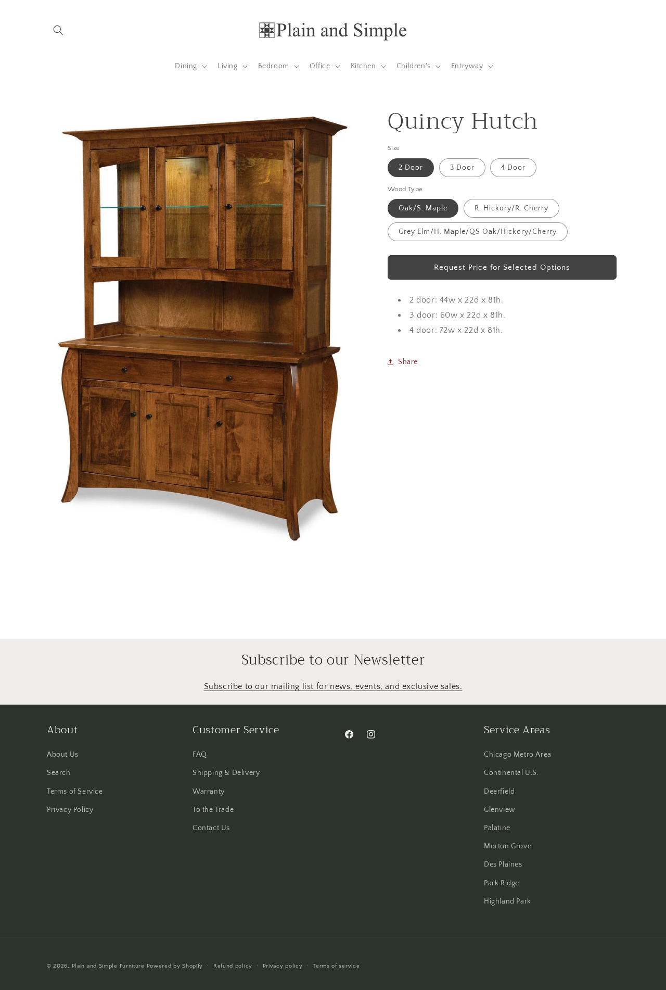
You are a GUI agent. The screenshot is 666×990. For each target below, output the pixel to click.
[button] (58, 30)
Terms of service (336, 966)
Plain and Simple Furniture (108, 966)
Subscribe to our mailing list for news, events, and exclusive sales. (333, 686)
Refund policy (232, 966)
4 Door (513, 167)
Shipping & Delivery (226, 773)
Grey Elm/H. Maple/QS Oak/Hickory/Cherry (478, 232)
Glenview (500, 810)
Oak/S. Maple (423, 208)
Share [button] (408, 361)
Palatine (497, 828)
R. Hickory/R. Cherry (511, 208)
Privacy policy (283, 966)
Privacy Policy (70, 810)
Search (59, 773)
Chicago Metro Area (518, 754)
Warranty (209, 791)
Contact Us (211, 828)
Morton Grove (507, 846)
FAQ (200, 754)
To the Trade (213, 810)
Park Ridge (501, 883)
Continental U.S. (511, 773)
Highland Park (507, 901)
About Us (63, 754)
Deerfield (499, 791)
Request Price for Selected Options (502, 266)
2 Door (411, 167)
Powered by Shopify (175, 966)
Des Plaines (503, 865)
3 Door (462, 167)
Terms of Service (75, 791)
